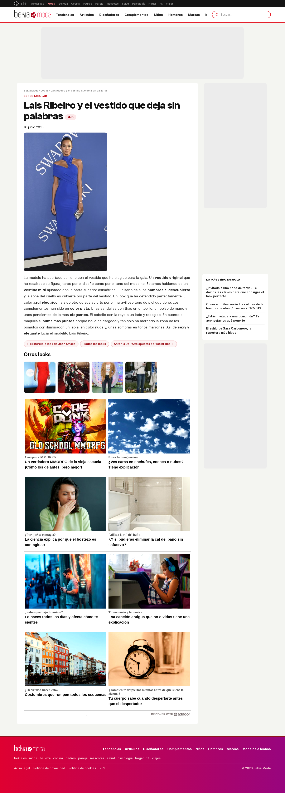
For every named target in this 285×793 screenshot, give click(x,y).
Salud (125, 3)
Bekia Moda (31, 90)
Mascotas (113, 3)
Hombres (175, 14)
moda (33, 758)
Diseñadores (109, 14)
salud (111, 758)
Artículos (86, 14)
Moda (51, 3)
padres (71, 758)
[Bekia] (20, 3)
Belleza (63, 3)
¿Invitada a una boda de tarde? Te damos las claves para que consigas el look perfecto (235, 292)
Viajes (170, 3)
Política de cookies (82, 768)
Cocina (75, 3)
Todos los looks (94, 344)
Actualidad (37, 3)
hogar (139, 758)
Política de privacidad (49, 768)
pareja (83, 758)
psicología (125, 758)
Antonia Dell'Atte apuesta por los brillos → (144, 344)
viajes (156, 758)
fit (147, 758)
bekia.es (20, 758)
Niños (158, 14)
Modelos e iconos (256, 749)
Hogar (152, 3)
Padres (87, 3)
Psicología (138, 3)
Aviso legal (22, 768)
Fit (161, 3)
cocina (58, 758)
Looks (44, 90)
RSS (102, 768)
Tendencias (65, 14)
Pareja (99, 3)
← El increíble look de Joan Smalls (51, 344)
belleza (45, 758)
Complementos (137, 14)
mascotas (97, 758)
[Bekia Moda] (32, 14)
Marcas (194, 14)
